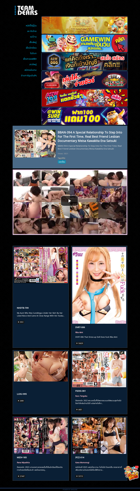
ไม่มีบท (33, 53)
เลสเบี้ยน (62, 161)
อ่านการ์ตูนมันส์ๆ (29, 75)
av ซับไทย (32, 31)
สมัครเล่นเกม (30, 70)
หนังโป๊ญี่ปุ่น (31, 25)
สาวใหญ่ (33, 64)
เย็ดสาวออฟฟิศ (30, 58)
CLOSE (136, 466)
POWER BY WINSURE (70, 489)
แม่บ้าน (33, 36)
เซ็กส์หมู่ (33, 42)
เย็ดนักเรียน (31, 47)
